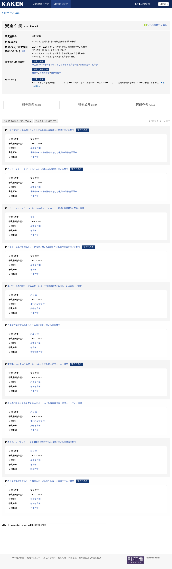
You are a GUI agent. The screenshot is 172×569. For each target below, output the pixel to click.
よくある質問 (49, 558)
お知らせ (62, 558)
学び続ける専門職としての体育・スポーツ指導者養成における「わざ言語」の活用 (45, 286)
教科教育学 (85, 65)
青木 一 (33, 217)
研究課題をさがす (41, 4)
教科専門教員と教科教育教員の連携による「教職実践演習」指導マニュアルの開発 (45, 403)
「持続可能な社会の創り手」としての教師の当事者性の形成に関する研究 (41, 130)
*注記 (165, 25)
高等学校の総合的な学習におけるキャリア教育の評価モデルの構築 (38, 364)
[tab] (31, 105)
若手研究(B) (35, 382)
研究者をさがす (61, 4)
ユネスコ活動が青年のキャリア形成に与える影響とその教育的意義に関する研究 (44, 247)
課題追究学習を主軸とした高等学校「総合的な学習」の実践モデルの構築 (41, 481)
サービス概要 (18, 558)
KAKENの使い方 (142, 4)
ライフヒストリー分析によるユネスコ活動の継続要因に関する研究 (38, 169)
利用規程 (73, 558)
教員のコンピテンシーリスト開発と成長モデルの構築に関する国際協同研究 (42, 442)
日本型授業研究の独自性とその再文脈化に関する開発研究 (34, 325)
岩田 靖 (33, 295)
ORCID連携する (154, 25)
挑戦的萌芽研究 (37, 304)
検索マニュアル (34, 558)
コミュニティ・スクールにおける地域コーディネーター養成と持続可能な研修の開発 (46, 208)
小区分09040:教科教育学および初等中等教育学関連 (55, 65)
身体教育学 (44, 73)
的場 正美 (34, 334)
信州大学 (34, 157)
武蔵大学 (34, 469)
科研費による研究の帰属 (90, 558)
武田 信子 (34, 451)
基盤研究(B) (35, 343)
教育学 (95, 65)
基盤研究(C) (35, 148)
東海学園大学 (36, 352)
